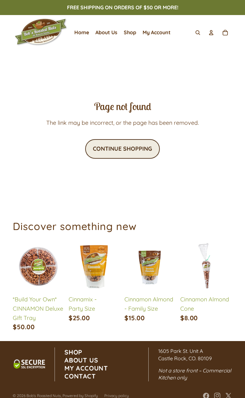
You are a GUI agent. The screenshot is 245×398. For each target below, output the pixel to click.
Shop (73, 352)
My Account (86, 368)
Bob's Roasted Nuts (43, 395)
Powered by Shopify (80, 395)
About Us (81, 360)
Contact (80, 376)
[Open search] (198, 33)
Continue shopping (122, 148)
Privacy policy (116, 395)
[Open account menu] (211, 33)
